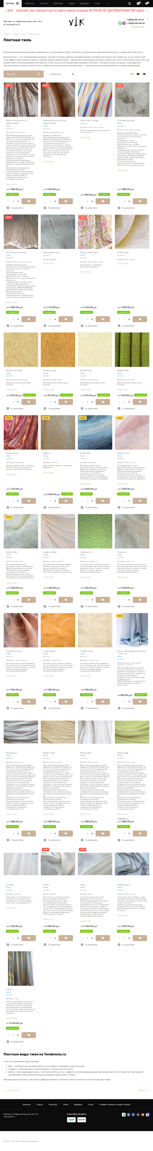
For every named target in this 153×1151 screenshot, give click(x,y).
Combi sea (122, 552)
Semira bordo (12, 453)
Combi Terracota (14, 651)
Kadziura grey (123, 884)
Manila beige (86, 370)
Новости (29, 4)
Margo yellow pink (88, 252)
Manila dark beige (14, 370)
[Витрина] (132, 74)
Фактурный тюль (51, 252)
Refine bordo (123, 453)
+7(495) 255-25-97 (135, 19)
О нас (97, 4)
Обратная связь (138, 27)
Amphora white (50, 552)
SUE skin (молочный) (16, 252)
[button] (130, 4)
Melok (46, 884)
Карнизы (84, 4)
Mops (82, 884)
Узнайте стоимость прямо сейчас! (114, 1104)
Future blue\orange (89, 120)
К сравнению (17, 208)
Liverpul (9, 884)
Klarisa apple (123, 753)
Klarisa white (86, 753)
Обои (71, 4)
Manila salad (122, 370)
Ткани (15, 34)
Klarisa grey (11, 753)
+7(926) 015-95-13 (136, 23)
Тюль (23, 34)
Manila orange (49, 370)
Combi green (86, 552)
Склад (8, 126)
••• (107, 4)
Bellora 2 (47, 453)
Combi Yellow (49, 651)
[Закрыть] (142, 13)
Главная (7, 34)
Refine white (11, 552)
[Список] (138, 74)
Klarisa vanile (49, 753)
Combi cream (86, 651)
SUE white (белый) (126, 120)
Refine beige (123, 252)
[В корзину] (29, 201)
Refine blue (85, 453)
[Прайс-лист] (144, 74)
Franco (9, 989)
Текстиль (58, 4)
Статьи (43, 4)
